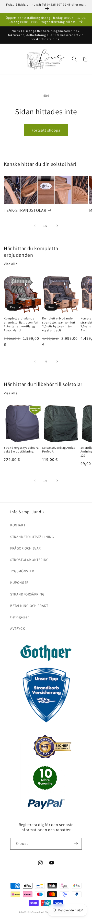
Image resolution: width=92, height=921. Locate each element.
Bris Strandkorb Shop (39, 912)
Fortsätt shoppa (46, 130)
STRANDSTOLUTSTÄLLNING (32, 537)
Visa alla (10, 264)
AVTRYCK (17, 628)
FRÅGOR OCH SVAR (25, 548)
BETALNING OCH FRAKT (29, 605)
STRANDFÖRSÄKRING (27, 594)
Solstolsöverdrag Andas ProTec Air (58, 450)
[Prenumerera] (76, 844)
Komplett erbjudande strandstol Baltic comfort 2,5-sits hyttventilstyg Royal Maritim (21, 324)
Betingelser (19, 617)
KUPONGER (19, 582)
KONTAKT (17, 525)
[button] (6, 58)
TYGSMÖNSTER (22, 571)
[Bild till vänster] (34, 225)
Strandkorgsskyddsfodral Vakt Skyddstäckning (22, 450)
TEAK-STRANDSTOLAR (25, 210)
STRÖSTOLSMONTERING (29, 559)
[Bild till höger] (57, 225)
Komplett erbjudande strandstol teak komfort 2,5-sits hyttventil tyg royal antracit (58, 324)
